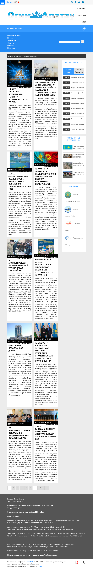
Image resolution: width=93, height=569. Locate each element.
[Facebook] (75, 2)
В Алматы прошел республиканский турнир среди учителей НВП (18, 266)
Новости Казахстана (30, 56)
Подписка (11, 48)
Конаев (9, 2)
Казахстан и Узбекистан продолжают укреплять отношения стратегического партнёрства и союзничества (44, 352)
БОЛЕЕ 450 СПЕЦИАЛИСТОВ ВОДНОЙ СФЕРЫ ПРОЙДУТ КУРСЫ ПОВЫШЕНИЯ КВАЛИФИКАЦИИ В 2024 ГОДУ (20, 181)
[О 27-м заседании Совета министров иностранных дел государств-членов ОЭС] (46, 415)
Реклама (10, 45)
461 (40, 488)
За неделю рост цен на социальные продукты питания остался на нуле (19, 433)
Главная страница (14, 35)
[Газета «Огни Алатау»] (41, 15)
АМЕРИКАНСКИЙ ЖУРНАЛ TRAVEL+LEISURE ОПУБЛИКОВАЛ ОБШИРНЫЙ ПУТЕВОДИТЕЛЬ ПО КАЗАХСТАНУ (44, 267)
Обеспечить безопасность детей (16, 348)
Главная (11, 56)
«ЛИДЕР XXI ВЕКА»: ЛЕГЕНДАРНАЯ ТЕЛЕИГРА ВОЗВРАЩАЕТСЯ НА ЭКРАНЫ (18, 95)
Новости (10, 38)
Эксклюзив (11, 40)
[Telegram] (83, 2)
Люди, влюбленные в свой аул (81, 88)
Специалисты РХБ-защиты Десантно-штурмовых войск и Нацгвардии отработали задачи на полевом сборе (45, 88)
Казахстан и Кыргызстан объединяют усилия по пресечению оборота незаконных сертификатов (46, 176)
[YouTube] (79, 2)
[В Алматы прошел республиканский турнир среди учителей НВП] (19, 247)
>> (47, 488)
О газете (10, 43)
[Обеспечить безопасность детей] (19, 331)
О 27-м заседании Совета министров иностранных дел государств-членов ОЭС (45, 433)
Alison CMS (30, 562)
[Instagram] (72, 2)
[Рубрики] (2, 2)
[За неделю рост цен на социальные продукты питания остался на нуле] (19, 415)
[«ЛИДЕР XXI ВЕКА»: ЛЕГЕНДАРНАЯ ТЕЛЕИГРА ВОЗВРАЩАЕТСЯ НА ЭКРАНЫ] (19, 72)
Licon (40, 566)
